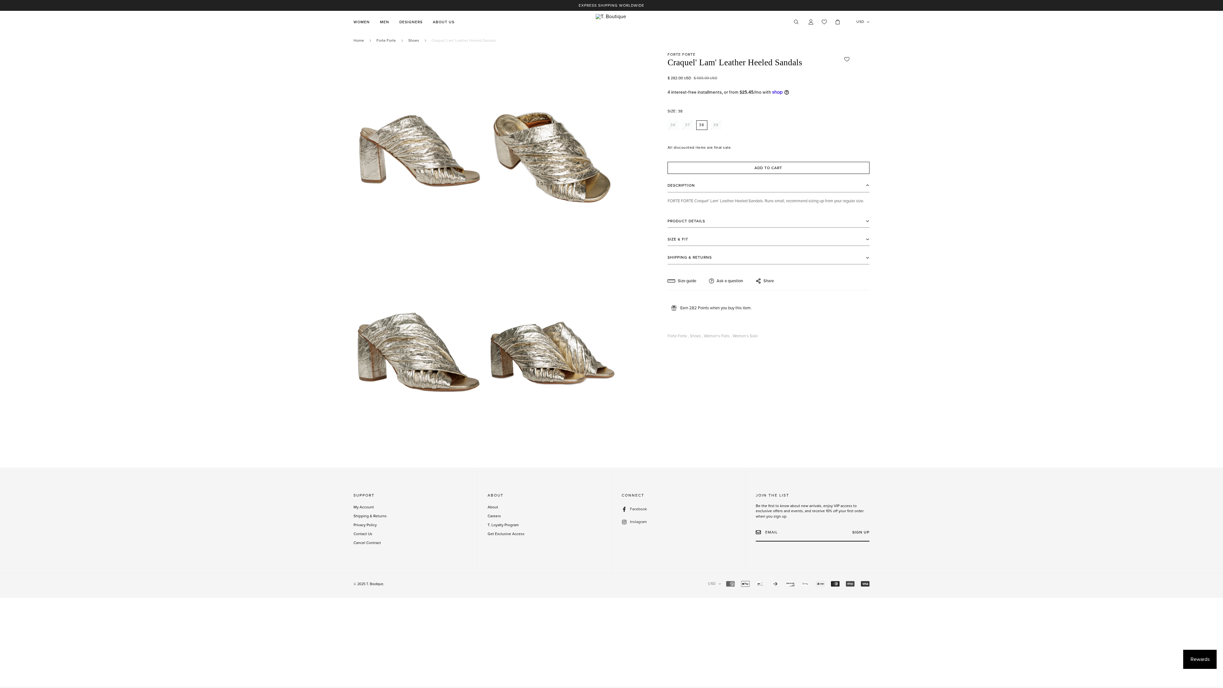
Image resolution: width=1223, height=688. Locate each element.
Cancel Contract (367, 543)
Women (362, 22)
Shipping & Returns (370, 516)
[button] (837, 22)
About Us (443, 22)
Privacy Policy (365, 525)
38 (701, 125)
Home (359, 40)
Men (384, 22)
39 (716, 125)
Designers (411, 22)
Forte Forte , (678, 336)
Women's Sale (745, 336)
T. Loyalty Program (503, 525)
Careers (494, 516)
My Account (364, 507)
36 (673, 125)
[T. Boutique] (611, 22)
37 (687, 125)
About (493, 507)
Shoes (413, 40)
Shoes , (696, 336)
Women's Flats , (718, 336)
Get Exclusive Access (506, 534)
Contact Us (363, 534)
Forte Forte (386, 40)
